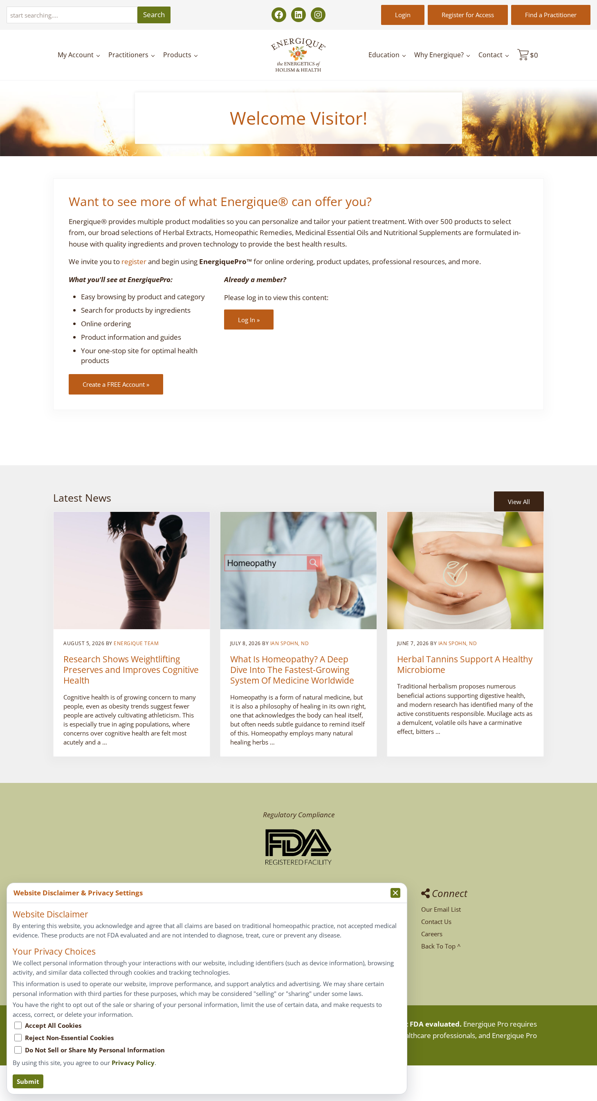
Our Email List (441, 909)
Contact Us (436, 921)
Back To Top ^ (441, 946)
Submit (28, 1081)
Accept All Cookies (53, 1025)
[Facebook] (279, 14)
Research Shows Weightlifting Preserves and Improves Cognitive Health (131, 670)
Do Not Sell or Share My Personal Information (95, 1050)
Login (403, 15)
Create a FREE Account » (116, 384)
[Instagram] (318, 14)
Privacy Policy (133, 1062)
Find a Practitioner (551, 15)
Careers (431, 933)
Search (154, 14)
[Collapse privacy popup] (395, 893)
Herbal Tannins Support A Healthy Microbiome (465, 664)
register (133, 261)
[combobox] (72, 15)
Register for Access (468, 15)
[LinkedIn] (298, 14)
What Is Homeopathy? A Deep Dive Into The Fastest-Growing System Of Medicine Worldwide (292, 670)
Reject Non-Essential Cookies (69, 1038)
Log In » (249, 320)
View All (519, 502)
